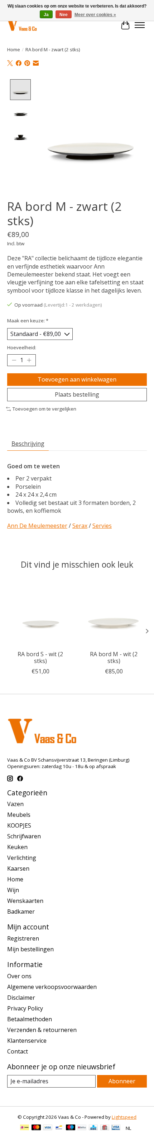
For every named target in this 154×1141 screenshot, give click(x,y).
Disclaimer (21, 998)
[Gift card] (104, 1128)
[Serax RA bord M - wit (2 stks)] (114, 613)
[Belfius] (81, 1128)
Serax (79, 526)
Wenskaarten (25, 901)
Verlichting (21, 858)
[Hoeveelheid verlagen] (14, 360)
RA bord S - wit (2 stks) (40, 657)
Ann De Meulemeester (37, 526)
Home (13, 49)
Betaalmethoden (29, 1019)
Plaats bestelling (77, 394)
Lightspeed (124, 1117)
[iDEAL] (24, 1128)
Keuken (17, 847)
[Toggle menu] (140, 25)
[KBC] (93, 1128)
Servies (102, 526)
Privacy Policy (25, 1008)
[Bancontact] (58, 1128)
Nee (63, 14)
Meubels (18, 815)
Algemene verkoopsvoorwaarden (52, 987)
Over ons (19, 976)
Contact (17, 1051)
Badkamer (21, 911)
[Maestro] (70, 1128)
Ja (46, 14)
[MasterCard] (36, 1128)
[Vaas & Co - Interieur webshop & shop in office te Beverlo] (22, 25)
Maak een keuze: (27, 320)
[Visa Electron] (115, 1128)
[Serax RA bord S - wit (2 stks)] (40, 613)
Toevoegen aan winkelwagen (77, 379)
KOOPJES (19, 825)
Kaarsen (18, 868)
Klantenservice (27, 1041)
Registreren (23, 938)
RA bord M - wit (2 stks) (114, 657)
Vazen (15, 804)
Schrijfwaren (24, 836)
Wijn (13, 890)
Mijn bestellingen (30, 949)
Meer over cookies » (95, 14)
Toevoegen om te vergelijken (44, 409)
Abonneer (122, 1081)
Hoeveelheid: (21, 347)
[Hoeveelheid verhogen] (29, 360)
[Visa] (47, 1128)
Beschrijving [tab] (27, 444)
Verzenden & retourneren (42, 1030)
